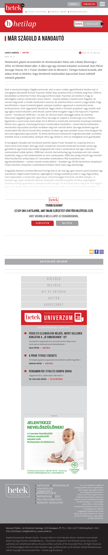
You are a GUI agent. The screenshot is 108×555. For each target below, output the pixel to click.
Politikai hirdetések (49, 499)
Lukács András (12, 53)
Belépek (67, 223)
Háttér (25, 53)
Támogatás (89, 4)
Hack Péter (34, 348)
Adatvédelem (45, 488)
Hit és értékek (56, 379)
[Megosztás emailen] (91, 252)
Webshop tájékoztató (50, 502)
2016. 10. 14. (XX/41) (90, 53)
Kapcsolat (43, 485)
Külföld (49, 363)
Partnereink (44, 496)
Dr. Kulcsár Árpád (37, 379)
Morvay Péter (35, 363)
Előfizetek (43, 223)
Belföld (46, 348)
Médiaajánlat (61, 485)
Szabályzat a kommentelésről (46, 492)
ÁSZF (57, 496)
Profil (73, 4)
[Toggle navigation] (102, 4)
